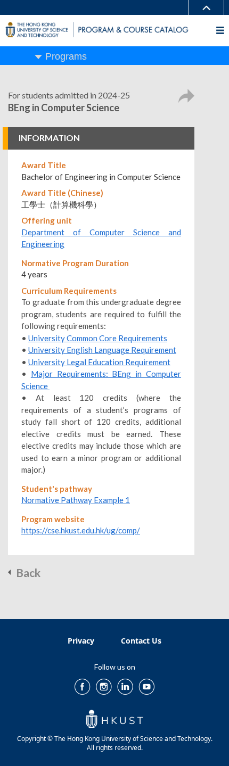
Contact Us (141, 641)
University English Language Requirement (102, 350)
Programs (66, 56)
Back (28, 572)
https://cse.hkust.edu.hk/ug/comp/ (80, 530)
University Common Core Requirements (97, 338)
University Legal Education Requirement (99, 362)
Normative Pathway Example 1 (75, 500)
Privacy (81, 641)
